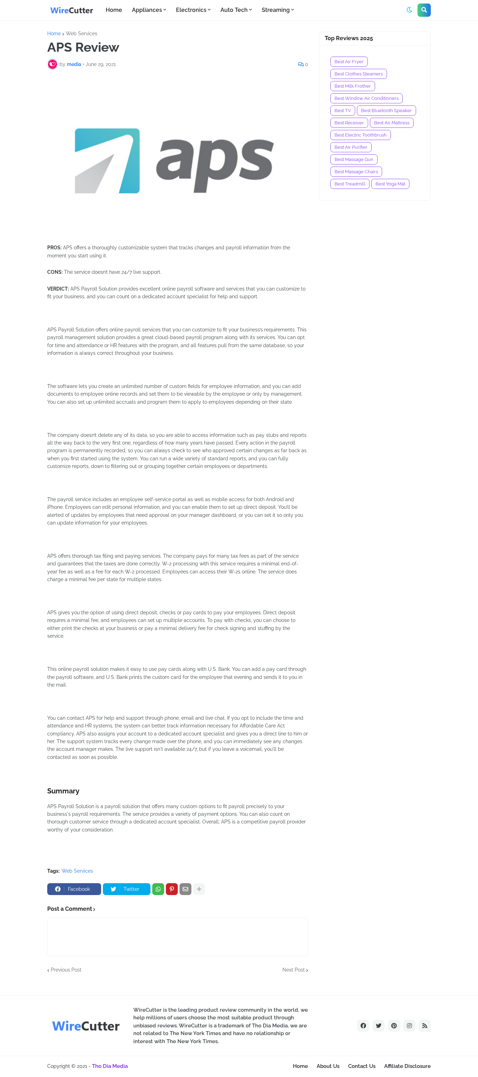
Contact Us (361, 1066)
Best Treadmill (350, 183)
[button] (409, 10)
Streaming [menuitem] (276, 10)
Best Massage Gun (354, 159)
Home (54, 33)
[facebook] (363, 1026)
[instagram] (409, 1026)
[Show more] (199, 889)
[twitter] (379, 1026)
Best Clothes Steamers (359, 73)
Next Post (293, 970)
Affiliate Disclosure (407, 1066)
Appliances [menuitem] (147, 10)
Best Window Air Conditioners (367, 98)
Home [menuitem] (114, 10)
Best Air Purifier (351, 147)
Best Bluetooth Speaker (386, 110)
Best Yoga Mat (390, 183)
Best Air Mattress (391, 122)
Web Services (81, 33)
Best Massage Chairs (356, 171)
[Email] (185, 889)
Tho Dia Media (110, 1066)
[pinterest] (394, 1026)
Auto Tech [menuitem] (234, 10)
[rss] (425, 1026)
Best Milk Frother (353, 86)
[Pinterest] (172, 889)
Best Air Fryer (349, 61)
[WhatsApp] (158, 889)
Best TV (343, 110)
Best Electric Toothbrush (361, 135)
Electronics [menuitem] (191, 10)
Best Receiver (349, 122)
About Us (328, 1066)
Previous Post (66, 970)
